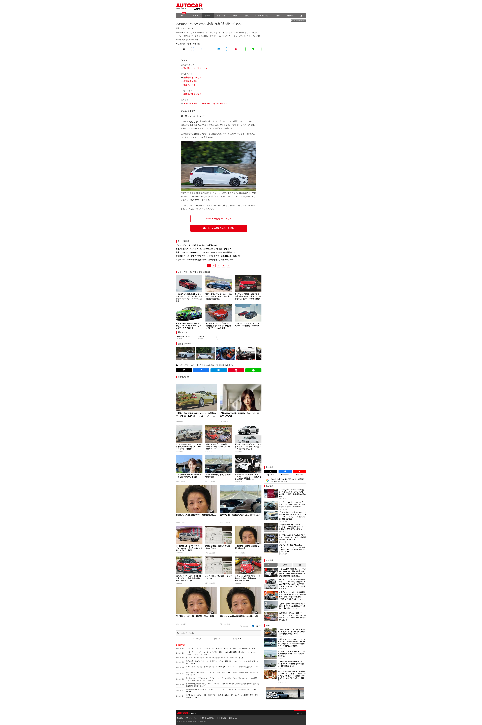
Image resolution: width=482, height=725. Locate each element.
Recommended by (246, 626)
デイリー (270, 565)
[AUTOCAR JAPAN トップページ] (177, 365)
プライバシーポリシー (192, 718)
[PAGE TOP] (300, 712)
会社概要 (223, 718)
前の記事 (199, 639)
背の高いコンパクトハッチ (195, 68)
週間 (285, 565)
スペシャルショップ (262, 15)
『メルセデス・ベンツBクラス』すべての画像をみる (197, 245)
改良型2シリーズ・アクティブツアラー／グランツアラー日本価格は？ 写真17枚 (208, 256)
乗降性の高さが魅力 (192, 94)
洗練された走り (190, 85)
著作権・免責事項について (210, 718)
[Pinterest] (236, 49)
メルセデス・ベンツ (184, 44)
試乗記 (207, 15)
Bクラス (197, 44)
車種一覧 (289, 15)
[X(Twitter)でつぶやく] (184, 49)
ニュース (194, 15)
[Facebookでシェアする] (201, 49)
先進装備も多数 (190, 81)
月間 (299, 565)
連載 (278, 15)
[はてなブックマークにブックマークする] (219, 49)
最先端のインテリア (192, 77)
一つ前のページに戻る (186, 633)
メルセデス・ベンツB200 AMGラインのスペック (205, 103)
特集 (247, 15)
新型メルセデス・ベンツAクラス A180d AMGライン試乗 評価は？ (203, 248)
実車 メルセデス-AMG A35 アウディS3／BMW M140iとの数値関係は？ (205, 252)
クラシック (221, 15)
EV (182, 15)
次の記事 (236, 639)
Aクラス (205, 134)
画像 (235, 15)
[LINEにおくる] (253, 49)
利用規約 (180, 718)
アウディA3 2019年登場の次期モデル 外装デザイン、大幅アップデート (205, 259)
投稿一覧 (217, 639)
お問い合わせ (233, 718)
